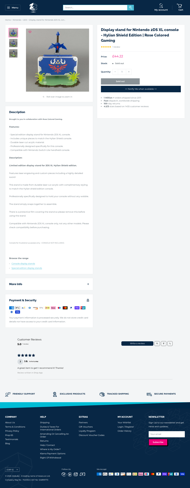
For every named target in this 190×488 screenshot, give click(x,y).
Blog (7, 443)
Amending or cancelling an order (54, 435)
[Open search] (157, 343)
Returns (44, 441)
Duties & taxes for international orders (50, 428)
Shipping (45, 422)
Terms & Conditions (15, 427)
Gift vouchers (86, 427)
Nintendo (17, 20)
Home (8, 20)
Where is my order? (50, 449)
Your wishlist (124, 422)
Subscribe (158, 442)
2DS (25, 20)
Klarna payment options (52, 453)
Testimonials (11, 439)
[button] (105, 110)
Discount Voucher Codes (91, 435)
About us (10, 422)
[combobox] (95, 7)
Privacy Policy (12, 431)
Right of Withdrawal (50, 457)
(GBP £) (10, 470)
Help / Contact (47, 445)
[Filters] (163, 343)
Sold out (120, 81)
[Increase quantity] (129, 71)
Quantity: (106, 71)
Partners (83, 422)
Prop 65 (9, 435)
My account (161, 10)
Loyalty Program (87, 431)
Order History (124, 431)
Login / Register (126, 427)
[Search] (130, 7)
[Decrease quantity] (115, 71)
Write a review (137, 343)
